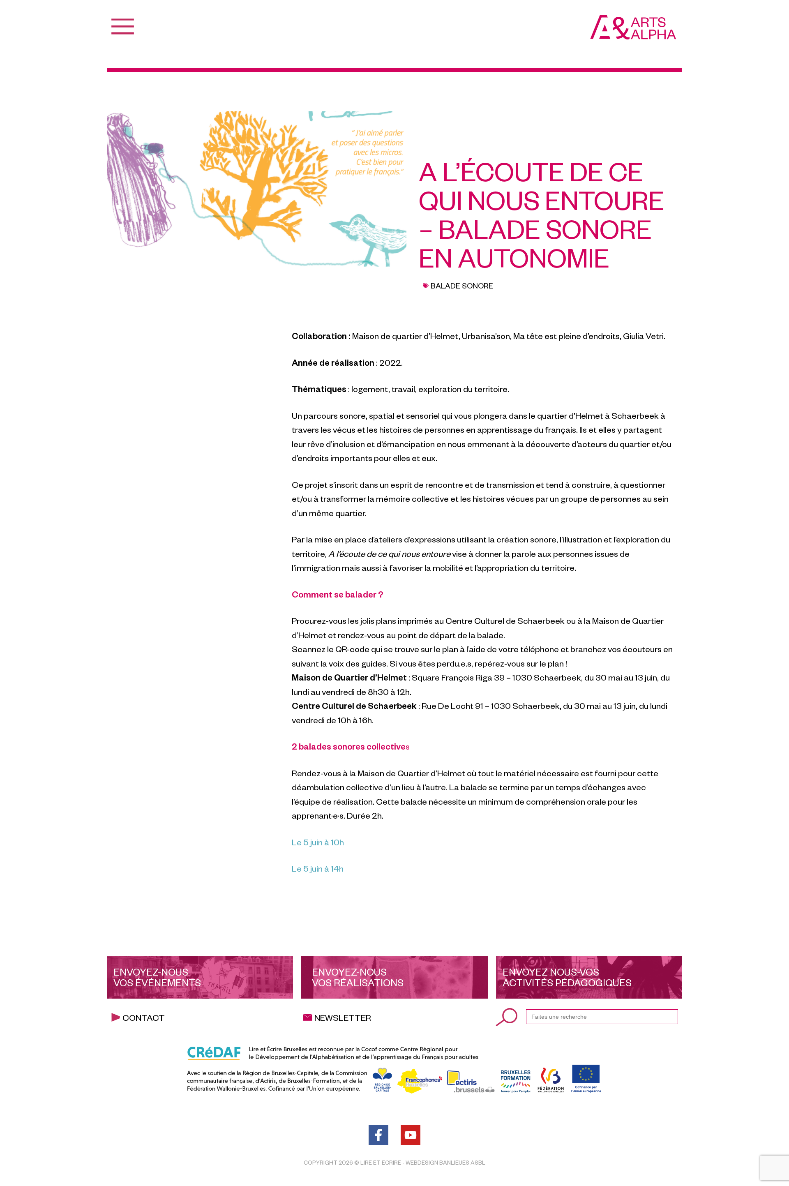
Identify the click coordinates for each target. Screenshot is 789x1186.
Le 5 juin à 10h (318, 841)
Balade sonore (462, 285)
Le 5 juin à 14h (318, 868)
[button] (547, 905)
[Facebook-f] (378, 1135)
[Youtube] (410, 1135)
